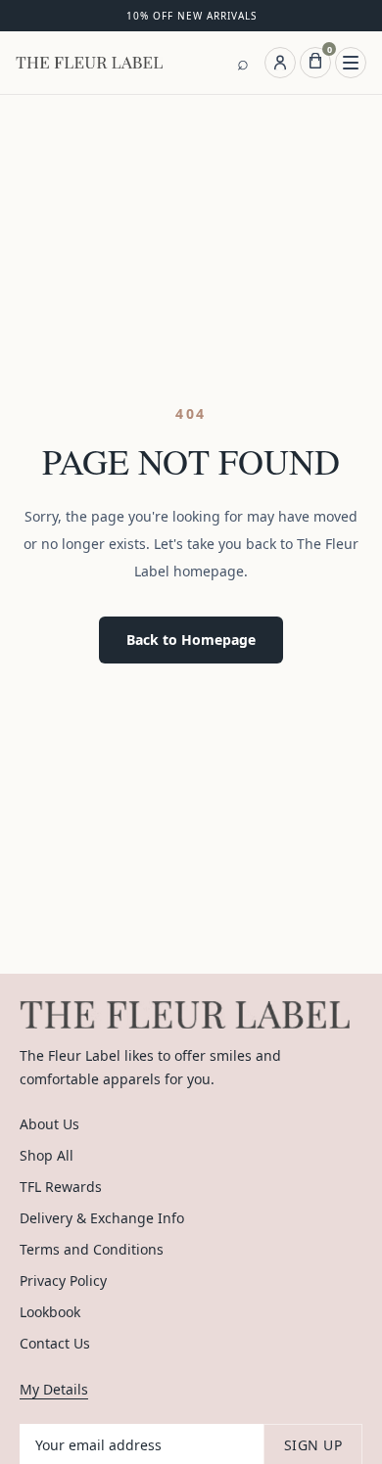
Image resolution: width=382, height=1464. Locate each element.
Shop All (46, 1155)
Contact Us (55, 1343)
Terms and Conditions (92, 1249)
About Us (49, 1124)
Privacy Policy (63, 1280)
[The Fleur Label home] (89, 63)
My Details (54, 1389)
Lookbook (50, 1312)
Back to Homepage (191, 639)
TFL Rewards (61, 1186)
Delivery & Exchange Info (102, 1218)
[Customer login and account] (280, 62)
